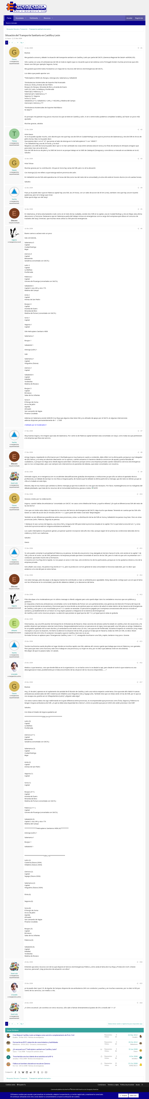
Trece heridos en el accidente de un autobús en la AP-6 (33, 1056)
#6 (141, 228)
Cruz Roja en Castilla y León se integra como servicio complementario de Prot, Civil (43, 1035)
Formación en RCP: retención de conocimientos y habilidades (35, 1042)
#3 (141, 158)
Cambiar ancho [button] (10, 1085)
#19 (141, 983)
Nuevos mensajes (11, 23)
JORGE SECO (133, 1065)
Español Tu (22, 1085)
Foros (9, 18)
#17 (141, 682)
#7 (141, 431)
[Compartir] (138, 48)
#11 (141, 548)
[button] (25, 18)
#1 (141, 48)
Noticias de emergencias (36, 1037)
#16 (141, 663)
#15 (141, 641)
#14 (141, 619)
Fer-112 (15, 1066)
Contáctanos (102, 1085)
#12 (141, 575)
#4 (141, 188)
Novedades (20, 18)
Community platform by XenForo (69, 1089)
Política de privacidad (127, 1085)
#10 (141, 494)
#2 (141, 129)
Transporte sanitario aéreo (34, 1051)
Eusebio (15, 1037)
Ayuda (138, 1085)
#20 (141, 1003)
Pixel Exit (95, 1089)
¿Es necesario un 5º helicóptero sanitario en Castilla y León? (35, 1049)
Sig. (21, 42)
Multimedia (34, 18)
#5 (141, 209)
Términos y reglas (113, 1085)
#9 (141, 472)
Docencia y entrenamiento (38, 1044)
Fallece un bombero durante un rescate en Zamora (31, 1063)
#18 (141, 962)
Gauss (9, 38)
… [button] (14, 42)
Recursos (47, 18)
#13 (141, 594)
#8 (141, 452)
